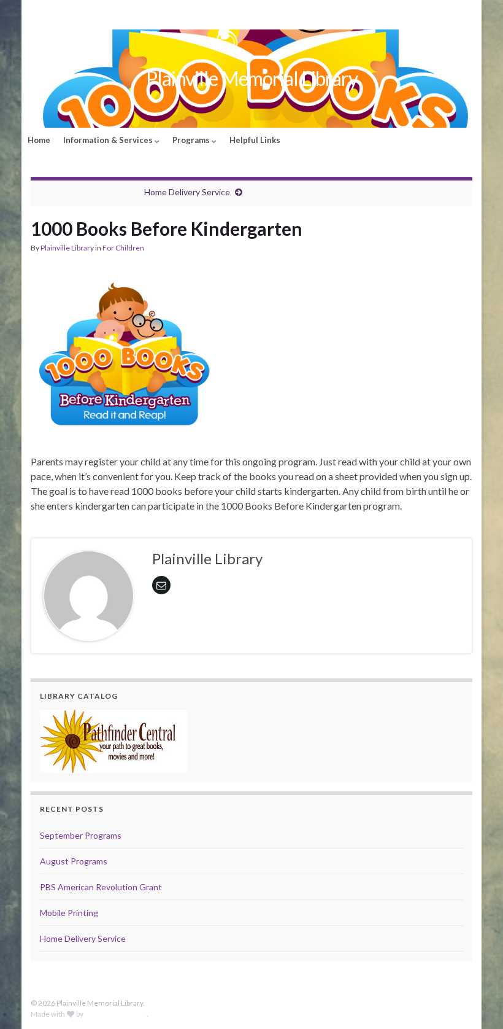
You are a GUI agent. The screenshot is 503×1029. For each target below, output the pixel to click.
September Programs (80, 835)
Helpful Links (254, 140)
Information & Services (109, 140)
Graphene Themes (116, 1014)
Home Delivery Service (187, 192)
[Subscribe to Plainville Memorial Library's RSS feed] (36, 13)
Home (39, 140)
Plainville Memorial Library (252, 78)
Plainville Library (67, 247)
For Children (123, 247)
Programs (192, 140)
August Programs (73, 861)
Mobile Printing (69, 912)
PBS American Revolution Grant (101, 887)
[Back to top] (475, 1001)
